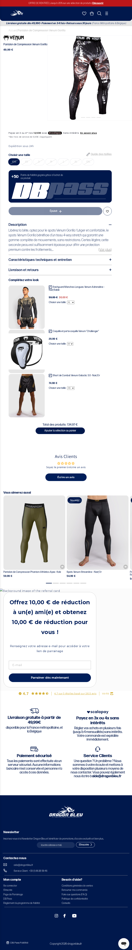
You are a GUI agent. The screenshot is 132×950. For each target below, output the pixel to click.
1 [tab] (79, 123)
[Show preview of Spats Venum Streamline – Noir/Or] (125, 567)
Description (18, 225)
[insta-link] (54, 915)
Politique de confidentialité (75, 898)
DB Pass (7, 898)
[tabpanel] (89, 77)
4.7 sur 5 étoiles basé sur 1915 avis (75, 693)
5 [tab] (100, 123)
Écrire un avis (65, 477)
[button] (106, 13)
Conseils (66, 903)
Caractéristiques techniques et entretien (40, 260)
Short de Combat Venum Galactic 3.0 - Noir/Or (76, 375)
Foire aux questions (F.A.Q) (74, 894)
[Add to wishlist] (107, 211)
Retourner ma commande (75, 890)
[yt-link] (72, 915)
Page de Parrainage (13, 894)
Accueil (13, 30)
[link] (60, 186)
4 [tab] (95, 123)
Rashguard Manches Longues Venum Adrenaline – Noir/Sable (76, 288)
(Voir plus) (105, 250)
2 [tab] (84, 123)
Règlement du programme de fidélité (21, 903)
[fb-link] (63, 915)
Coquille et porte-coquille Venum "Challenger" (76, 331)
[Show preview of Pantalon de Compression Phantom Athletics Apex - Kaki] (62, 567)
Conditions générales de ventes (77, 885)
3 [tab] (89, 123)
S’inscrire (7, 890)
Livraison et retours (24, 270)
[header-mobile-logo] (16, 15)
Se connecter (10, 885)
